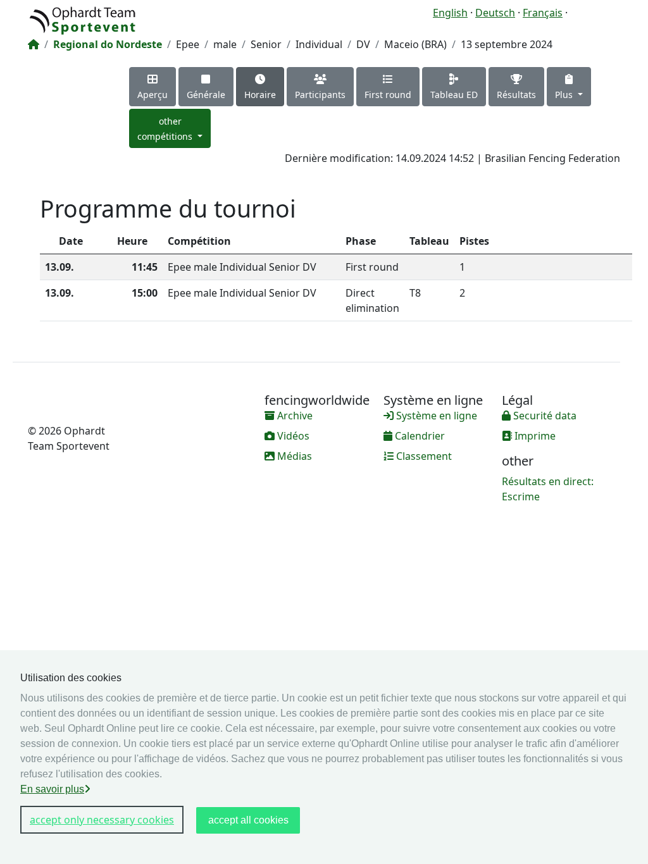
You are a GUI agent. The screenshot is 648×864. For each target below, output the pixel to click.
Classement (423, 456)
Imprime (534, 436)
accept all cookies (248, 820)
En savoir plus (52, 789)
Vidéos (292, 436)
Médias (293, 456)
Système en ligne (435, 416)
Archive (294, 416)
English (450, 13)
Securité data (543, 416)
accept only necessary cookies (102, 820)
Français (543, 13)
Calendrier (418, 436)
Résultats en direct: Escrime (548, 488)
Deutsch (495, 13)
